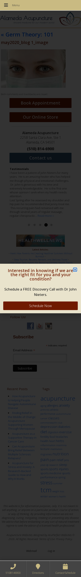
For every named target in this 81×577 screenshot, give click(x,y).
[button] (75, 269)
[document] (40, 288)
